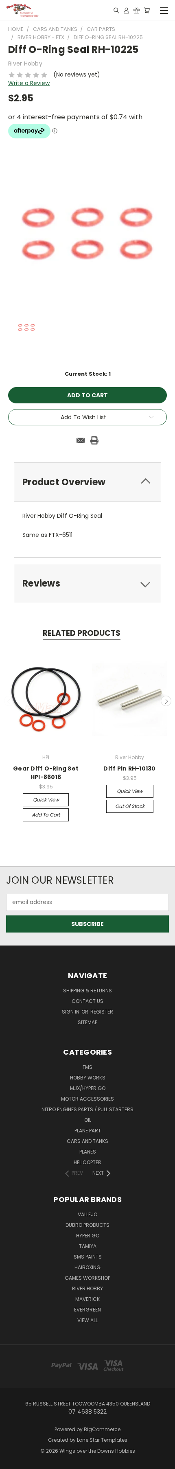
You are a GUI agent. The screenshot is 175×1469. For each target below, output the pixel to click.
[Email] (81, 440)
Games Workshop (87, 1277)
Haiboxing (87, 1267)
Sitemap (87, 1022)
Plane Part (87, 1130)
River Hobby (87, 1288)
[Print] (94, 440)
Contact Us (87, 1001)
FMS (87, 1067)
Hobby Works (87, 1077)
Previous (9, 701)
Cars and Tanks (87, 1141)
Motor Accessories (87, 1098)
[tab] (87, 482)
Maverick (87, 1299)
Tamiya (87, 1246)
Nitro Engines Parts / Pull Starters (87, 1109)
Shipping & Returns (87, 990)
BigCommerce (102, 1429)
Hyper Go (87, 1235)
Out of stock (129, 806)
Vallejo (87, 1214)
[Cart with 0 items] (146, 10)
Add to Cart (46, 814)
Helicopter (87, 1162)
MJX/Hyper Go (87, 1088)
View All (87, 1320)
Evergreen (87, 1309)
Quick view (46, 799)
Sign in (71, 1011)
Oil (87, 1120)
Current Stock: (88, 374)
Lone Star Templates (102, 1439)
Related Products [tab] (81, 633)
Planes (87, 1151)
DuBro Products (87, 1225)
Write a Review (29, 83)
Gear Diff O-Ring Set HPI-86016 (46, 772)
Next (166, 701)
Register (101, 1011)
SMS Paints (88, 1256)
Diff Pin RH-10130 (129, 768)
